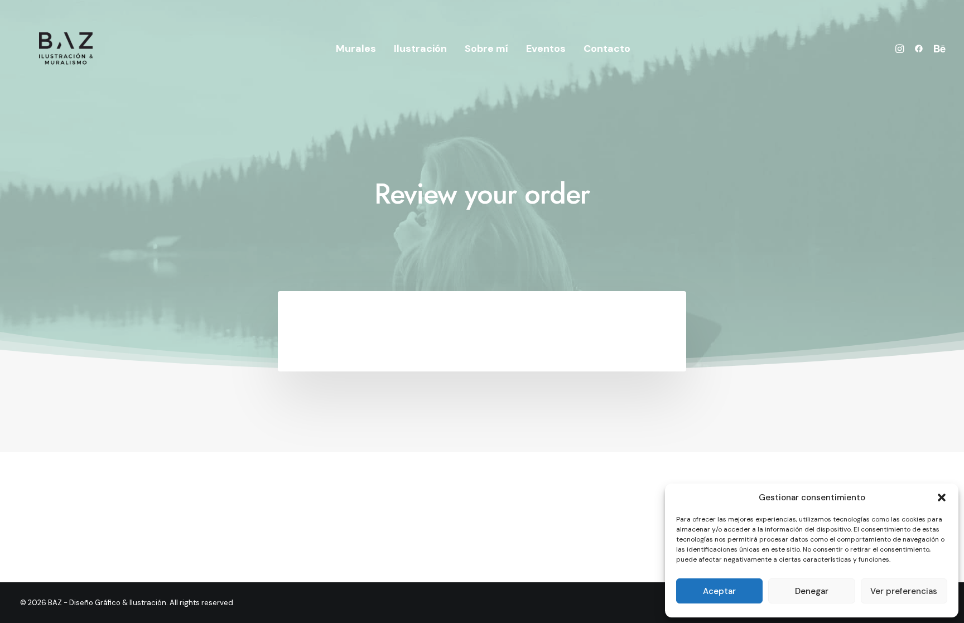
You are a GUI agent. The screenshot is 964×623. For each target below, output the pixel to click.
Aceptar (719, 591)
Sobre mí (486, 48)
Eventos (546, 48)
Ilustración (420, 48)
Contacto (607, 48)
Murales (356, 48)
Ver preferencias (903, 591)
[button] (941, 497)
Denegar (811, 591)
